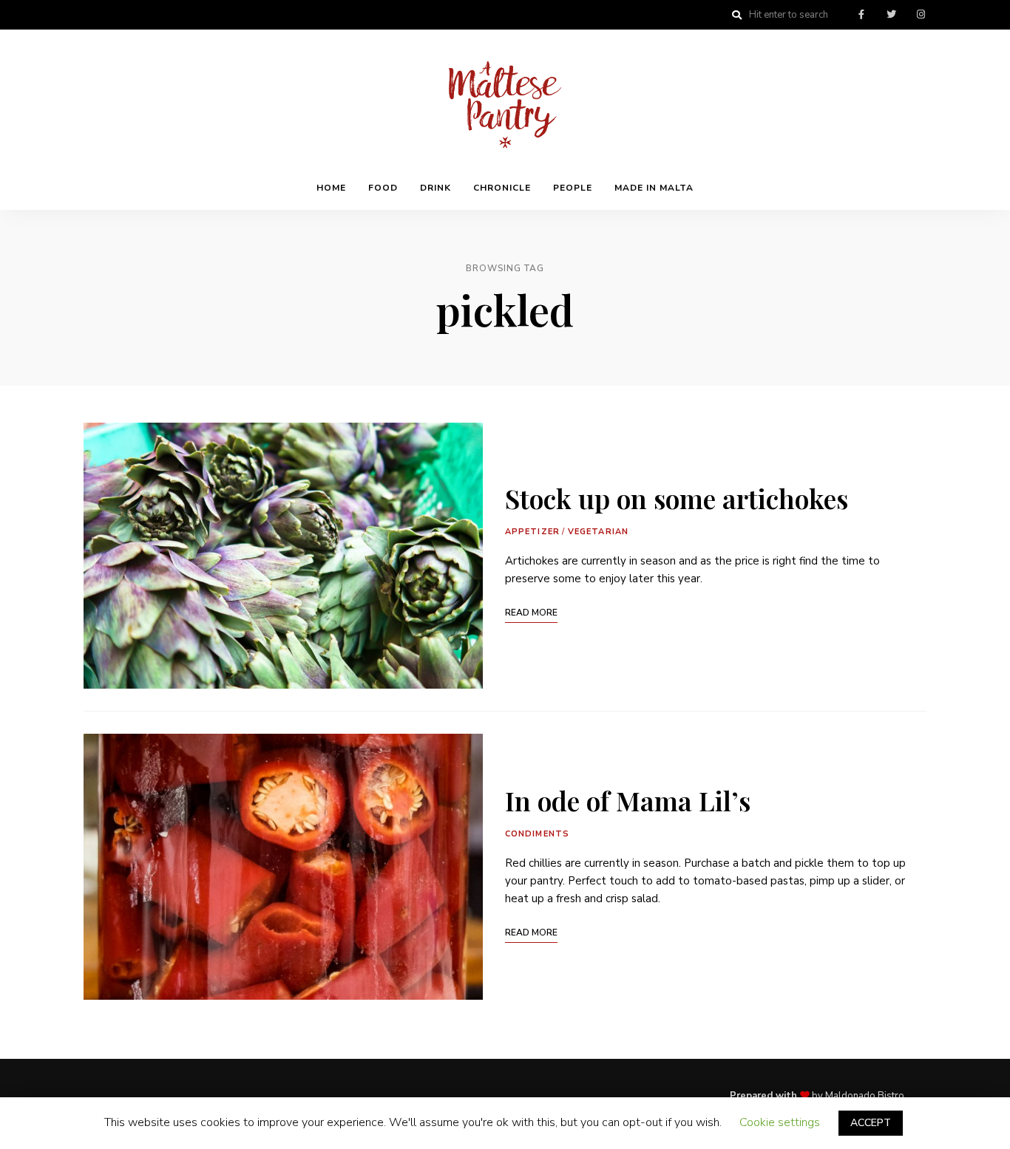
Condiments (537, 833)
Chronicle (502, 188)
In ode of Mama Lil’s (627, 800)
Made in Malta (654, 188)
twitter (891, 15)
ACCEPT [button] (870, 1123)
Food (383, 188)
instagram (920, 15)
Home (331, 188)
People (572, 188)
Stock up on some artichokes (676, 498)
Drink (435, 188)
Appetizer (532, 531)
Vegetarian (598, 531)
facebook (861, 15)
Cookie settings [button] (779, 1122)
